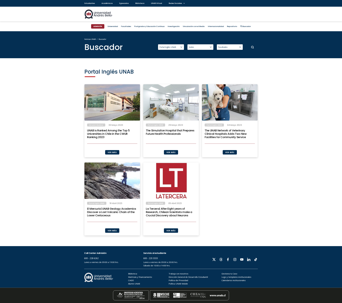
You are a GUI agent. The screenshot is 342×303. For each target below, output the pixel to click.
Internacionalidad (216, 26)
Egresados (124, 3)
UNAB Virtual (156, 3)
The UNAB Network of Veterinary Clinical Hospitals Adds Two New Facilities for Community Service (226, 134)
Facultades (126, 26)
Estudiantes (89, 3)
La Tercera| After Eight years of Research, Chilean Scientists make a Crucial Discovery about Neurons (169, 212)
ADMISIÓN (97, 26)
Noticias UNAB (90, 39)
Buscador (246, 26)
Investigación (174, 26)
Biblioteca (139, 3)
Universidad (113, 26)
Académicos (107, 3)
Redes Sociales (175, 3)
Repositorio (232, 26)
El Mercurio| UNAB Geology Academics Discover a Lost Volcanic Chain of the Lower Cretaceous (111, 212)
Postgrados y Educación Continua (149, 26)
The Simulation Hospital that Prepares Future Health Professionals (170, 132)
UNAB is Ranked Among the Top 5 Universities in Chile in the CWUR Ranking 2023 (108, 134)
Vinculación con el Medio (194, 26)
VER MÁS (112, 152)
